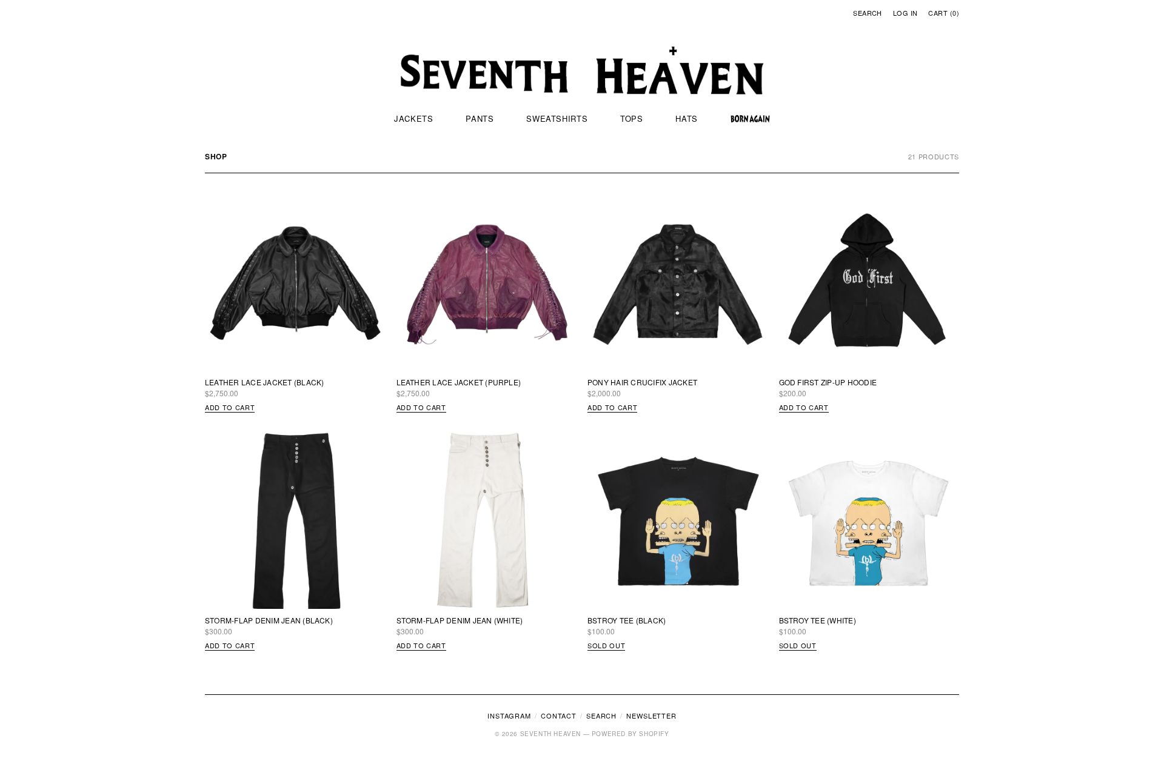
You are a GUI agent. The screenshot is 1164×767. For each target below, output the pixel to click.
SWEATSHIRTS (556, 118)
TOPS (631, 118)
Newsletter (651, 715)
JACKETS (413, 118)
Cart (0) (943, 13)
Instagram (509, 715)
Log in (905, 13)
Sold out (606, 645)
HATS (686, 118)
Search (867, 13)
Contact (559, 715)
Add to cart (230, 407)
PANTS (479, 118)
